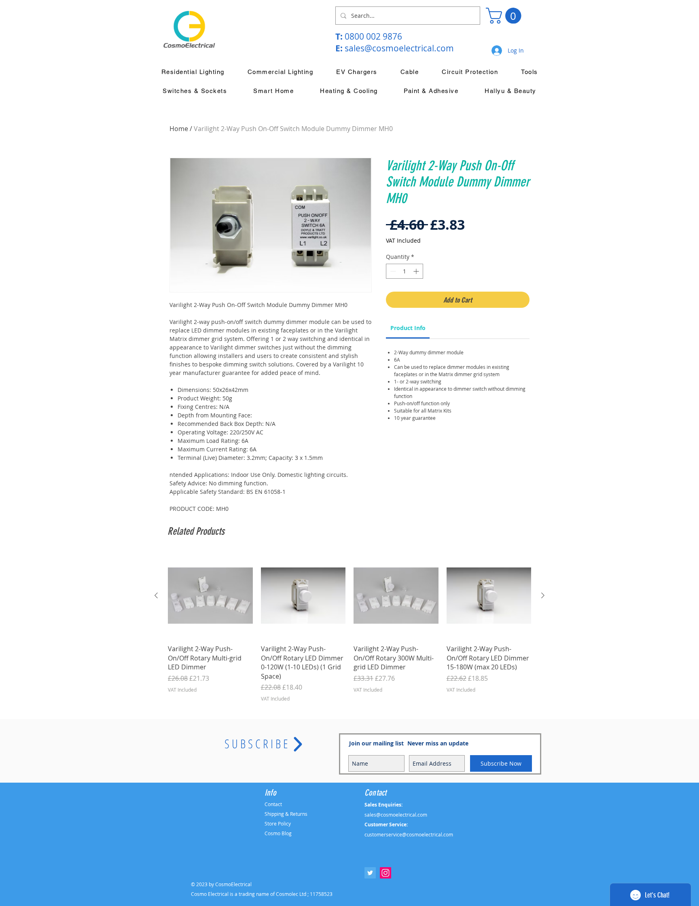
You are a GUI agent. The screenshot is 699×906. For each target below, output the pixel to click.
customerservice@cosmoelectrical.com (408, 834)
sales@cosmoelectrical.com (399, 48)
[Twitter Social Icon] (370, 872)
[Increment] (417, 271)
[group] (349, 628)
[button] (505, 16)
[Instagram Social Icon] (385, 872)
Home (178, 128)
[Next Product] (543, 595)
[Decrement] (392, 271)
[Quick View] (210, 595)
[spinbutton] (404, 271)
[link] (408, 328)
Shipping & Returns (286, 814)
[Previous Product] (156, 595)
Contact (273, 804)
